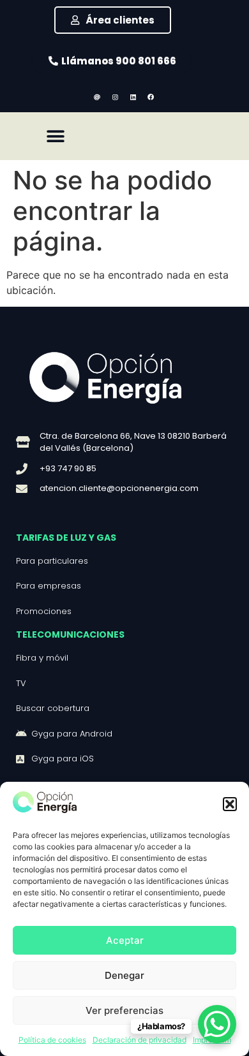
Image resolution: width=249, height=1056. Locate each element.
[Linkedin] (133, 97)
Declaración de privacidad (139, 1040)
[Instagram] (115, 97)
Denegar (124, 975)
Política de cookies (52, 1040)
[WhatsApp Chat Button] (217, 1024)
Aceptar (125, 940)
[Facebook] (151, 97)
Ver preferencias (124, 1010)
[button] (229, 804)
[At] (97, 97)
